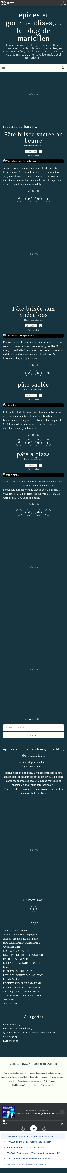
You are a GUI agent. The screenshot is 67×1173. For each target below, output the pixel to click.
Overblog (52, 1063)
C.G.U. (11, 1081)
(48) (10, 1040)
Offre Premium (49, 1081)
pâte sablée (33, 384)
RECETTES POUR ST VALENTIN (21, 987)
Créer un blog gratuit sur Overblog (14, 1077)
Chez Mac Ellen (12, 946)
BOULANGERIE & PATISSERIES (21, 942)
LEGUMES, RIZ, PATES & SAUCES (22, 963)
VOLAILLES (10, 1003)
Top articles (34, 1077)
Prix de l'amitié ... (12, 979)
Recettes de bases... (33, 146)
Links (6, 967)
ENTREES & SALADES (16, 958)
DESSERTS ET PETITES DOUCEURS (23, 954)
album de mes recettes (15, 930)
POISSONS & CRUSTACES (18, 971)
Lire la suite (33, 191)
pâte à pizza (33, 454)
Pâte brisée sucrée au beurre (33, 137)
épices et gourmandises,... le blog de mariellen (33, 26)
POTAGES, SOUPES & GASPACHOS (23, 975)
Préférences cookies (46, 1085)
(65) (17, 1028)
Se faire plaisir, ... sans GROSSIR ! (22, 991)
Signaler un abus (56, 1077)
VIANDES (8, 999)
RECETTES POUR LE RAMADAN (22, 983)
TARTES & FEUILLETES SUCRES (22, 995)
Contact (44, 1077)
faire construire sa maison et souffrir (42, 789)
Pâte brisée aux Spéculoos (33, 311)
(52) (10, 1036)
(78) (11, 1024)
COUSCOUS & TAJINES (16, 950)
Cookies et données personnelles (24, 1085)
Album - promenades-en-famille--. (22, 938)
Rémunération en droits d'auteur (29, 1081)
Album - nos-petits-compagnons (21, 934)
